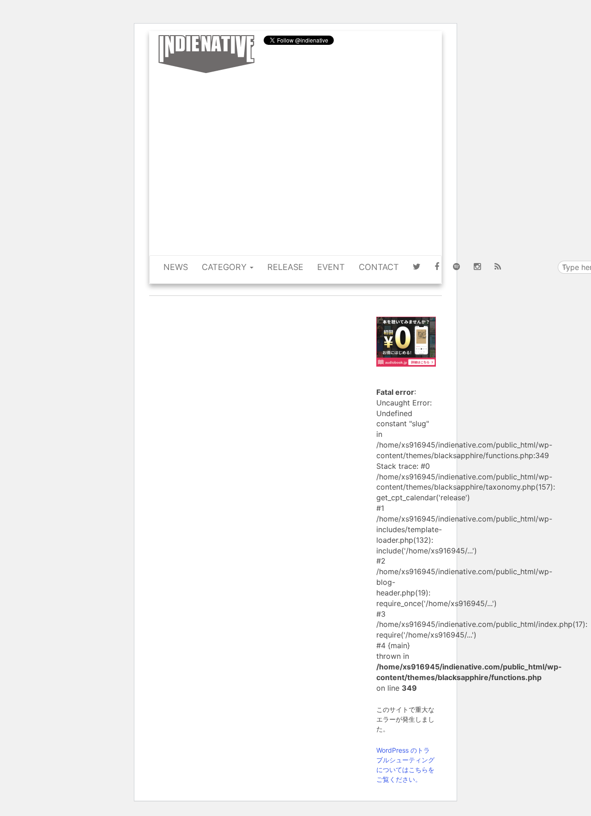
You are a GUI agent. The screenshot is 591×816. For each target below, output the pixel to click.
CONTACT (379, 267)
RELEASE (285, 267)
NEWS (175, 267)
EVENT (331, 267)
